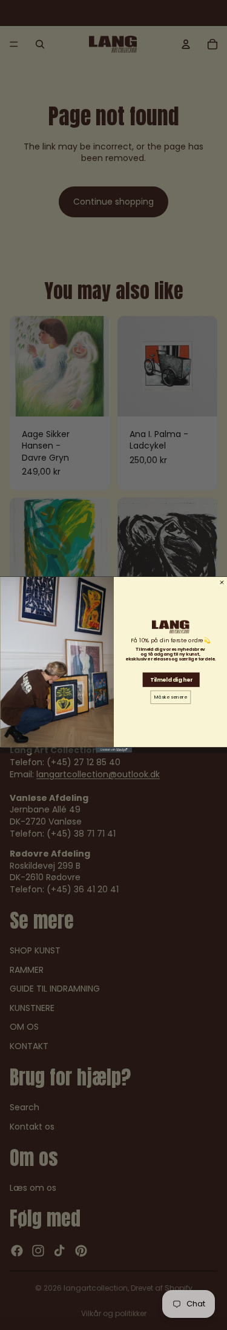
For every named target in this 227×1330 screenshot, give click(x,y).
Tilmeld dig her (171, 679)
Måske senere (170, 697)
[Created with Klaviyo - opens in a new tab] (114, 750)
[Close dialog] (221, 582)
